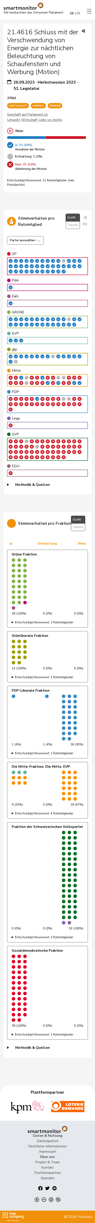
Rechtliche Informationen (47, 1146)
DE (72, 13)
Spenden (47, 1178)
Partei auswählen (22, 240)
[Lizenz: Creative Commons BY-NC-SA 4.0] (47, 1199)
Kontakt (47, 1167)
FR (78, 13)
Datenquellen (47, 1141)
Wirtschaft (29, 119)
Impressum (47, 1151)
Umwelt (13, 119)
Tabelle (72, 225)
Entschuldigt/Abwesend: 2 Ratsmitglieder (44, 677)
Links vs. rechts (50, 119)
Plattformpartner (47, 1172)
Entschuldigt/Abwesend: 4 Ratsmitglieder (44, 813)
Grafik (71, 217)
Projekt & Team (47, 1162)
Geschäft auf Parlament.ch (27, 114)
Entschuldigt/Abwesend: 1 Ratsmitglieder (44, 622)
